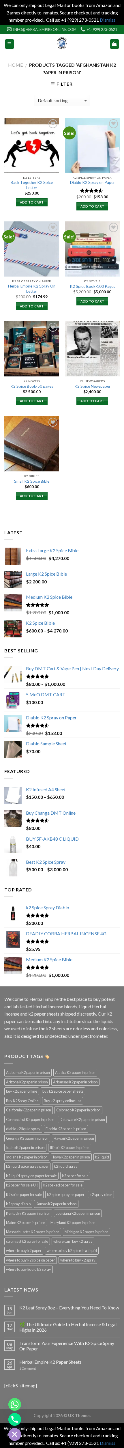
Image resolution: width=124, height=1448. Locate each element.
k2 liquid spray (66, 1166)
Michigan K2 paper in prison (86, 1231)
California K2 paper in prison (28, 1110)
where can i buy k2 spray (73, 1241)
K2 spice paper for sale (24, 1194)
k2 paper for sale (75, 1175)
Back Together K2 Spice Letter (32, 185)
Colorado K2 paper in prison (78, 1110)
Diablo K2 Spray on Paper (92, 182)
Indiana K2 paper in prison (27, 1157)
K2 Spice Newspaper (92, 386)
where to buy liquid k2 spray (28, 1269)
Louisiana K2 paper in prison (78, 1213)
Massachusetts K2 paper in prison (32, 1231)
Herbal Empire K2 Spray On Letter (31, 289)
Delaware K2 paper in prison (82, 1119)
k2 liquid (102, 1157)
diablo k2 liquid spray (23, 1128)
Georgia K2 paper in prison (27, 1138)
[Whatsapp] (14, 1404)
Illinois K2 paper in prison (69, 1147)
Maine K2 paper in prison (25, 1222)
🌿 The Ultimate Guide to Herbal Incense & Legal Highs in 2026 (68, 1327)
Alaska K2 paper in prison (75, 1072)
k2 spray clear (101, 1194)
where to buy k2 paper (24, 1250)
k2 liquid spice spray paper (27, 1166)
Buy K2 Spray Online (22, 1100)
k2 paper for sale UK (22, 1185)
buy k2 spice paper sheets (62, 1091)
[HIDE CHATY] (14, 1434)
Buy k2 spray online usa (62, 1100)
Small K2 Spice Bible (31, 481)
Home (15, 65)
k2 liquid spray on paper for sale (31, 1175)
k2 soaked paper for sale (62, 1185)
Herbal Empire (44, 999)
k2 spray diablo (18, 1203)
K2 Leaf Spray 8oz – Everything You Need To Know (69, 1307)
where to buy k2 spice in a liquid (72, 1250)
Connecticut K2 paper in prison (30, 1119)
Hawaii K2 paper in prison (74, 1138)
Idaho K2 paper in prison (25, 1147)
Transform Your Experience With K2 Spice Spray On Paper (66, 1345)
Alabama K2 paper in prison (28, 1072)
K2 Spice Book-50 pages (31, 386)
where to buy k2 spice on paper (30, 1260)
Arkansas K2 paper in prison (75, 1082)
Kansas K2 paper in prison (56, 1203)
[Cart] (114, 44)
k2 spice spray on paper (65, 1194)
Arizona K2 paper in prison (27, 1082)
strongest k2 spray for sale (27, 1241)
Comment (27, 1368)
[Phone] (14, 1419)
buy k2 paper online (21, 1091)
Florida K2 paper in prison (66, 1128)
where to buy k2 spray (77, 1260)
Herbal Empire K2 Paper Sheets (50, 1362)
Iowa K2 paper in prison (71, 1157)
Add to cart (32, 202)
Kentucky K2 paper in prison (28, 1213)
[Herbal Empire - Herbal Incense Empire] (62, 44)
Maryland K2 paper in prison (72, 1222)
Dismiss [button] (107, 20)
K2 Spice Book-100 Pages (92, 286)
